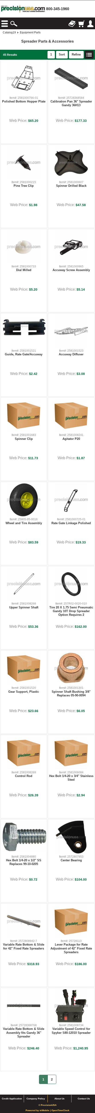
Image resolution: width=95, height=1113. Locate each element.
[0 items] (81, 23)
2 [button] (52, 1079)
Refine (76, 54)
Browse (4, 23)
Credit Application (12, 1098)
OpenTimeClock (60, 1110)
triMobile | (45, 1110)
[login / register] (90, 23)
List (89, 55)
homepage (23, 9)
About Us (59, 1098)
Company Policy (36, 1098)
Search (13, 23)
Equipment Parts (30, 32)
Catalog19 (9, 32)
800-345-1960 (57, 9)
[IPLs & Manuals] (72, 23)
